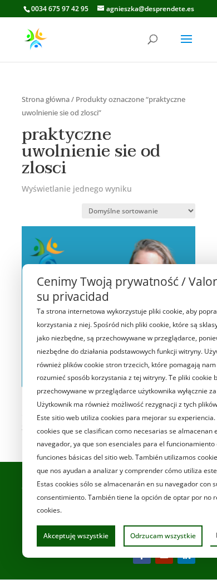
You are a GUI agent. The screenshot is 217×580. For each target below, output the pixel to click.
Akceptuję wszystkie (75, 535)
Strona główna (46, 99)
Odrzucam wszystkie (163, 535)
